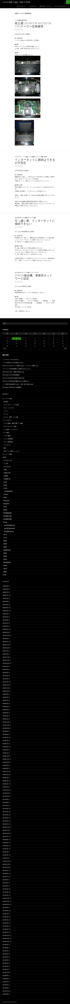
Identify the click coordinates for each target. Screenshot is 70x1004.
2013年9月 (5, 944)
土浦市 (5, 485)
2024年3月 (5, 626)
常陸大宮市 (6, 500)
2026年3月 (5, 592)
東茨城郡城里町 (7, 513)
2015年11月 (6, 864)
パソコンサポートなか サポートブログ (16, 2)
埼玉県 (5, 488)
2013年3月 (5, 963)
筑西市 (5, 556)
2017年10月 (6, 796)
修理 (22, 20)
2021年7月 (5, 666)
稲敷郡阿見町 (7, 550)
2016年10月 (6, 833)
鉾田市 (5, 565)
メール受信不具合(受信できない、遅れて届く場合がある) (18, 384)
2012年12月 (6, 972)
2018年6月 (5, 774)
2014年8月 (5, 910)
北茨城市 (5, 476)
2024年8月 (5, 620)
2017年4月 (5, 814)
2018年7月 (5, 771)
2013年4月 (5, 960)
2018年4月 (5, 780)
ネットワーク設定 (39, 156)
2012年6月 (5, 985)
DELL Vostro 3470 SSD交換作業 (11, 375)
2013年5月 (5, 957)
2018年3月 (5, 784)
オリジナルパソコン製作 (10, 426)
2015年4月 (5, 886)
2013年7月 (5, 951)
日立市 (25, 20)
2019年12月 (6, 722)
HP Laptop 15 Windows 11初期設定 (12, 387)
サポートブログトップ (21, 6)
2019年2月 (5, 750)
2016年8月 (5, 839)
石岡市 (5, 544)
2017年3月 (5, 818)
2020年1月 (5, 719)
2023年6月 (5, 638)
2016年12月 (6, 827)
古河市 (5, 482)
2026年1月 (5, 595)
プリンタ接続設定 (8, 442)
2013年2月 (5, 966)
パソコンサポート (32, 6)
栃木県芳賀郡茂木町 (9, 528)
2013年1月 (5, 969)
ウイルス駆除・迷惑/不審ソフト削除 (13, 423)
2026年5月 (5, 589)
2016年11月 (6, 830)
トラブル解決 (18, 20)
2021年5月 (5, 672)
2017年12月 (6, 790)
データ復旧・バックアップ (10, 429)
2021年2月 (5, 678)
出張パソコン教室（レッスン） (11, 451)
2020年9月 (5, 694)
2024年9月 (5, 617)
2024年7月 (5, 623)
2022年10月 (6, 648)
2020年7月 (5, 700)
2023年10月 (6, 635)
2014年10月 (6, 904)
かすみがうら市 (7, 460)
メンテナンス (7, 445)
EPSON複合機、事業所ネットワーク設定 (33, 277)
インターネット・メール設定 (21, 156)
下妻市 (5, 469)
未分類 (4, 574)
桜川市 (5, 534)
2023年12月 (6, 632)
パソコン (32, 272)
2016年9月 (5, 836)
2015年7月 (5, 876)
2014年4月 (5, 923)
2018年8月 (5, 768)
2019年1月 (5, 753)
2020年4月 (5, 709)
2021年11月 (6, 660)
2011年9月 (5, 994)
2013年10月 (6, 941)
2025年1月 (5, 614)
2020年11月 (6, 688)
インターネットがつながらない (11, 359)
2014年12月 (6, 898)
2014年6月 (5, 917)
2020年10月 (6, 691)
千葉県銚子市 (7, 479)
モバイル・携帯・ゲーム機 (10, 417)
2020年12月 (6, 685)
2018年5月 (5, 777)
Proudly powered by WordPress (10, 1002)
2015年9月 (5, 870)
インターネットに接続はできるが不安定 (35, 161)
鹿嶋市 (5, 571)
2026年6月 (5, 586)
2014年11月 (6, 901)
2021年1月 (5, 682)
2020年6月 (5, 703)
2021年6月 (5, 669)
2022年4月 (5, 654)
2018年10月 (6, 762)
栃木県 (5, 522)
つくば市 (5, 463)
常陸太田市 (6, 503)
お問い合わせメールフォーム (45, 6)
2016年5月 (5, 845)
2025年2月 (5, 610)
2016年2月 (5, 855)
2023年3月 (5, 641)
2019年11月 (6, 725)
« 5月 (4, 348)
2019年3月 (5, 746)
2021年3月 (5, 675)
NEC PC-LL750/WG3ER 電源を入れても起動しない (16, 381)
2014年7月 (5, 913)
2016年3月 (5, 852)
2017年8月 (5, 802)
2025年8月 (5, 601)
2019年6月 (5, 740)
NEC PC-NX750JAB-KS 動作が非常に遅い (14, 378)
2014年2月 (5, 929)
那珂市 (5, 559)
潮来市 (5, 540)
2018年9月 (5, 765)
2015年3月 (5, 889)
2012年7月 (5, 981)
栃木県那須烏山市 (9, 531)
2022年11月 (6, 644)
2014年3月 (5, 926)
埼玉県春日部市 (8, 491)
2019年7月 (5, 737)
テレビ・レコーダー (8, 408)
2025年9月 (5, 598)
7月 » (65, 348)
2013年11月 (6, 938)
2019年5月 (5, 743)
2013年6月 (5, 954)
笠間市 (5, 553)
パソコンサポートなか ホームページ (61, 6)
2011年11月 (6, 991)
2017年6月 (5, 808)
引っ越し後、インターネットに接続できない (35, 222)
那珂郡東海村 (7, 562)
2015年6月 (5, 879)
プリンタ (36, 272)
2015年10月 (6, 867)
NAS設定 (5, 401)
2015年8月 (5, 873)
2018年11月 (6, 759)
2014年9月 (5, 907)
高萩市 (5, 568)
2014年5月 (5, 920)
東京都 (5, 510)
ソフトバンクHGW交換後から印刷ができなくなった (17, 368)
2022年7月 (5, 651)
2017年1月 (5, 824)
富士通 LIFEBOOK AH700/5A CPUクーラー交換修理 (33, 24)
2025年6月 (5, 604)
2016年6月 (5, 842)
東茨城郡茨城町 (7, 519)
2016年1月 (5, 858)
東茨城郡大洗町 (7, 516)
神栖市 (5, 547)
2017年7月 (5, 805)
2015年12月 (6, 861)
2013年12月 (6, 935)
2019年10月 (6, 728)
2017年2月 (5, 821)
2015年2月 (5, 892)
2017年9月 (5, 799)
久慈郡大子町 (7, 472)
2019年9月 (5, 731)
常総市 (5, 497)
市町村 (4, 457)
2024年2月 (5, 629)
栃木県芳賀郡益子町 (9, 525)
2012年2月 (5, 988)
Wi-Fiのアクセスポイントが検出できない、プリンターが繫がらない (21, 365)
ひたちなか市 (18, 217)
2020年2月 (5, 716)
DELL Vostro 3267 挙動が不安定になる (13, 372)
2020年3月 (5, 712)
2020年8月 (5, 697)
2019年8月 (5, 734)
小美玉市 (5, 494)
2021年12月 (6, 657)
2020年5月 (5, 706)
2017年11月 (6, 793)
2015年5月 (5, 883)
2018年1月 (5, 787)
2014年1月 (5, 932)
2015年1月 (5, 895)
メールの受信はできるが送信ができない (13, 362)
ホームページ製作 (7, 454)
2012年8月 (5, 978)
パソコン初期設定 (8, 438)
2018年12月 (6, 756)
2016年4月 (5, 849)
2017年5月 (5, 811)
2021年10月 (6, 663)
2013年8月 (5, 947)
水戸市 (45, 156)
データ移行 (6, 432)
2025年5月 (5, 607)
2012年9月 (5, 975)
